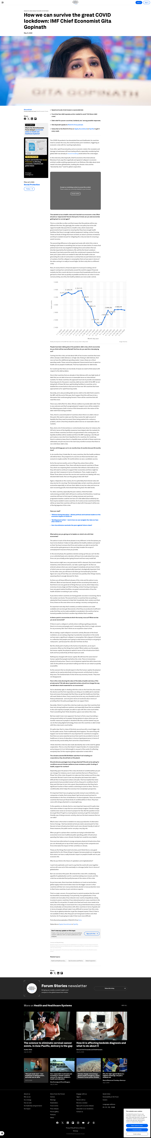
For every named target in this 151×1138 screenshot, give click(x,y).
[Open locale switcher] (2, 1133)
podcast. (80, 125)
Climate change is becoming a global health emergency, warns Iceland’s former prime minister (88, 1075)
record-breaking (73, 153)
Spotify (91, 129)
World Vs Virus (72, 125)
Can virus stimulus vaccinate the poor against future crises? (71, 525)
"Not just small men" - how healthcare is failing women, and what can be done (34, 1075)
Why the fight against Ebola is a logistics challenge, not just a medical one (113, 1075)
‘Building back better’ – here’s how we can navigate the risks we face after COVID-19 (74, 521)
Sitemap (75, 1131)
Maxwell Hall (28, 109)
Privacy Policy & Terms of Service (75, 1128)
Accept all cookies (137, 1129)
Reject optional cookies (137, 1125)
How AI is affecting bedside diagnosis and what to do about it (101, 1044)
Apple (76, 129)
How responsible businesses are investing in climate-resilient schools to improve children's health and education (61, 1076)
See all (124, 1005)
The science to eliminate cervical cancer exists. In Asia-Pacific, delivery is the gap (48, 1044)
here (79, 920)
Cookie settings (137, 1134)
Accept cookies (75, 193)
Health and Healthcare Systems (36, 11)
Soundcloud (83, 129)
